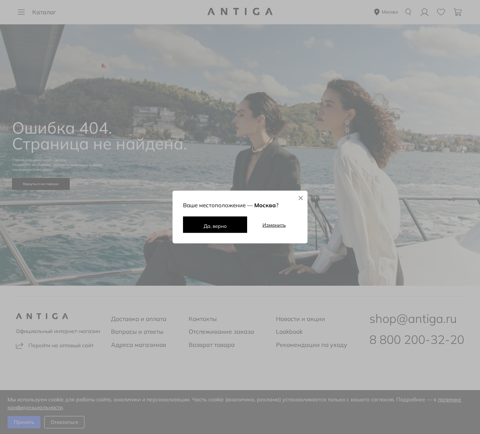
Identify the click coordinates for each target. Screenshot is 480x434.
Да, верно (215, 226)
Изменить (274, 225)
